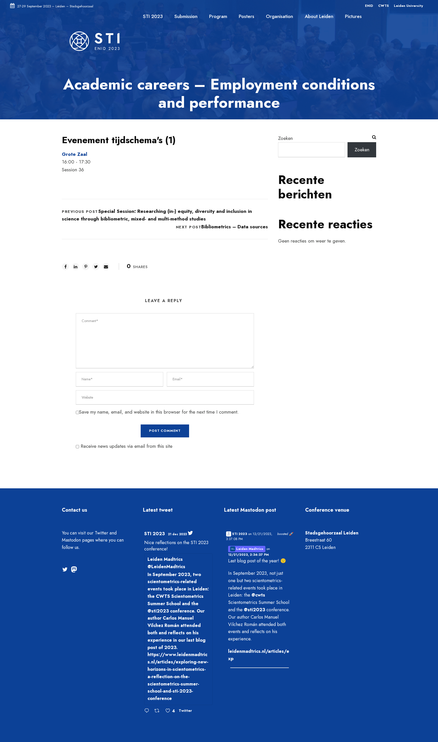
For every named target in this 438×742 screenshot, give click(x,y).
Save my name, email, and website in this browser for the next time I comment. (159, 412)
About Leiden (319, 16)
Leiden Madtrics (249, 548)
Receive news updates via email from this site (125, 446)
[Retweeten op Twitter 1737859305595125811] (158, 711)
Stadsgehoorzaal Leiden (331, 533)
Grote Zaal (74, 154)
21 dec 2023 (177, 534)
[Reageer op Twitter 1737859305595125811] (148, 711)
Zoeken (285, 138)
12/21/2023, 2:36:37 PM (248, 554)
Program (218, 16)
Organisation (279, 16)
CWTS (383, 5)
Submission (185, 16)
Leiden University (408, 5)
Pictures (353, 16)
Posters (246, 16)
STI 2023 (153, 16)
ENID (369, 5)
